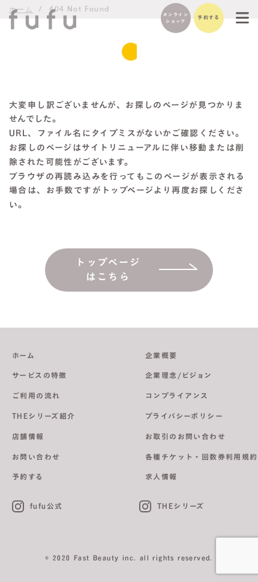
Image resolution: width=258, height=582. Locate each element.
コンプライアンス (176, 395)
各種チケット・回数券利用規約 (201, 456)
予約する (208, 17)
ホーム (23, 355)
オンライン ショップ (175, 18)
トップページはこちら (108, 269)
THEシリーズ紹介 (44, 415)
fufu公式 (46, 505)
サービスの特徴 (39, 375)
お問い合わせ (36, 456)
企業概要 (161, 355)
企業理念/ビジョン (178, 375)
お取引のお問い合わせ (185, 436)
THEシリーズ (181, 505)
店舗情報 (28, 436)
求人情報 (161, 476)
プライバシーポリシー (184, 415)
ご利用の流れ (36, 395)
